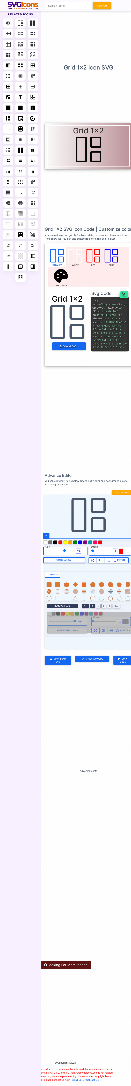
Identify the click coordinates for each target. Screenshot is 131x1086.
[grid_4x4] (33, 256)
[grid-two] (8, 224)
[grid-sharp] (8, 107)
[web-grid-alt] (33, 107)
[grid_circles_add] (20, 245)
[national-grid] (8, 129)
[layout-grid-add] (33, 76)
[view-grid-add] (33, 129)
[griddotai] (20, 118)
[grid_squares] (33, 245)
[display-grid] (8, 139)
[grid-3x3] (8, 44)
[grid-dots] (8, 76)
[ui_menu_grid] (33, 203)
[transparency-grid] (20, 256)
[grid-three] (33, 213)
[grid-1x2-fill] (33, 23)
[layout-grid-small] (20, 139)
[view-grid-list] (8, 234)
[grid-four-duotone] (20, 97)
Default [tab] (57, 265)
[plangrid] (20, 129)
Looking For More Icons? (67, 965)
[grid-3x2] (8, 33)
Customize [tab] (61, 285)
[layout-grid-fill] (20, 65)
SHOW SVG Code (94, 659)
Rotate (121, 560)
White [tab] (75, 265)
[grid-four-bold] (8, 86)
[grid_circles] (8, 245)
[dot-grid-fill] (20, 181)
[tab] (52, 575)
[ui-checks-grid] (20, 54)
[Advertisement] (66, 37)
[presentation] (61, 277)
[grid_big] (33, 150)
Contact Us (92, 1079)
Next (116, 606)
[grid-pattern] (20, 76)
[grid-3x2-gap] (20, 33)
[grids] (20, 107)
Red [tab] (93, 265)
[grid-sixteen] (20, 213)
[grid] (8, 23)
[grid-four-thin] (20, 86)
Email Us (76, 1079)
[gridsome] (33, 118)
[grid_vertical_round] (8, 181)
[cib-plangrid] (20, 234)
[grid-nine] (8, 213)
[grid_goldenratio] (8, 266)
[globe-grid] (8, 203)
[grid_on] (33, 266)
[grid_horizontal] (20, 160)
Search (102, 5)
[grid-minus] (20, 192)
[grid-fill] (8, 54)
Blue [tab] (111, 265)
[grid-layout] (20, 150)
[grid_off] (20, 266)
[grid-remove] (33, 192)
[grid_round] (8, 171)
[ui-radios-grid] (33, 54)
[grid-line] (8, 65)
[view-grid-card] (20, 224)
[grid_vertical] (33, 171)
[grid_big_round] (8, 160)
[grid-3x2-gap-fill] (33, 33)
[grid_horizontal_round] (33, 160)
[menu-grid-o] (33, 139)
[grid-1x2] (20, 23)
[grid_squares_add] (8, 256)
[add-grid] (33, 181)
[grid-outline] (33, 97)
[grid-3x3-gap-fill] (33, 44)
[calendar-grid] (8, 192)
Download (69, 346)
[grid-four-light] (33, 86)
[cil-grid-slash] (33, 234)
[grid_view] (20, 277)
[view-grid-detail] (33, 224)
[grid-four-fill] (8, 97)
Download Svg (60, 660)
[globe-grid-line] (20, 203)
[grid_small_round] (20, 171)
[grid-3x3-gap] (20, 44)
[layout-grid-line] (33, 65)
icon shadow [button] (63, 560)
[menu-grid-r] (8, 150)
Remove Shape (62, 606)
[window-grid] (8, 118)
